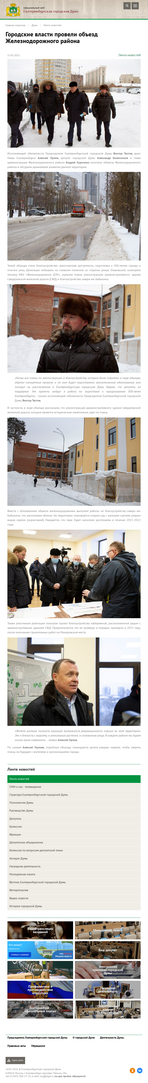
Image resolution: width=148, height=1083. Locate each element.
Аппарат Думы (18, 858)
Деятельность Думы (112, 1037)
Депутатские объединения (26, 842)
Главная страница (15, 25)
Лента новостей (52, 25)
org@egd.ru (46, 1076)
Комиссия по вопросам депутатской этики (36, 850)
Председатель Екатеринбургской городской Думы (37, 1037)
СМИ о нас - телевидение (25, 786)
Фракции (15, 834)
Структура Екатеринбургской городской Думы (38, 794)
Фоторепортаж (18, 890)
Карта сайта (17, 1060)
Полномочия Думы (21, 802)
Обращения (38, 1046)
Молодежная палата (22, 874)
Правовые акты (16, 1046)
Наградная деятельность (24, 866)
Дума (34, 25)
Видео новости (18, 898)
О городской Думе (84, 1037)
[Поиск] (127, 5)
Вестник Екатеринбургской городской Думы (37, 882)
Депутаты (15, 818)
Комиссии (15, 826)
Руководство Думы (21, 810)
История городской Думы (25, 906)
